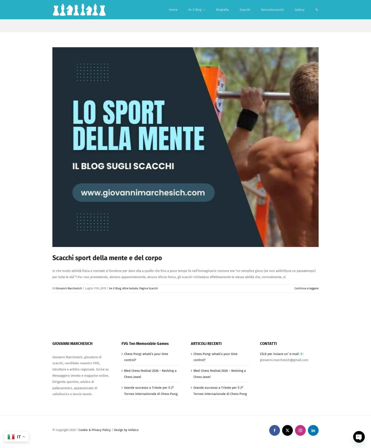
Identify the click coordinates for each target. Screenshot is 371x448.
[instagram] (300, 430)
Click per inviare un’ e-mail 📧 (282, 354)
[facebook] (274, 430)
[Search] (317, 9)
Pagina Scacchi (148, 288)
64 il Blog (115, 288)
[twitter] (287, 430)
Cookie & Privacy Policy (94, 430)
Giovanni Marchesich (69, 288)
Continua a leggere (307, 288)
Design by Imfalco (126, 430)
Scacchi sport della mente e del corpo (107, 258)
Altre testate (130, 288)
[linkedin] (313, 430)
